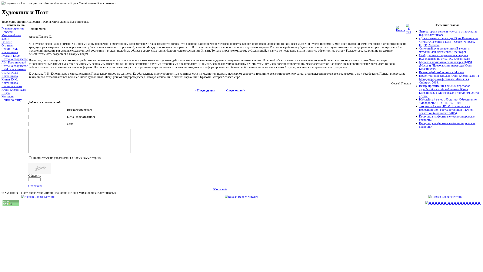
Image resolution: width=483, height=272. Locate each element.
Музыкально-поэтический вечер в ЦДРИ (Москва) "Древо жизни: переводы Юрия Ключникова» (445, 65)
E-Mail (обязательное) (81, 116)
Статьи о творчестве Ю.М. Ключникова (15, 67)
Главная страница (13, 28)
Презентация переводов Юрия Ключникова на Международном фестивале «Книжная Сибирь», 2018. (449, 79)
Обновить (34, 175)
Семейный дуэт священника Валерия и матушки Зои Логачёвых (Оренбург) (444, 50)
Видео (6, 93)
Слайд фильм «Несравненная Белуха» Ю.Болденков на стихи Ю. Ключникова (444, 57)
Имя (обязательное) (79, 109)
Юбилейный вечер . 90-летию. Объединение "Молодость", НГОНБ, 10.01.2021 (448, 101)
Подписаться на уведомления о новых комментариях (67, 157)
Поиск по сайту (12, 99)
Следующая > (235, 90)
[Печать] (400, 30)
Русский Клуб (11, 55)
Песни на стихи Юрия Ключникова (14, 88)
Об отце (7, 42)
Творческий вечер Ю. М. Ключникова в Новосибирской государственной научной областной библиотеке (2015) (446, 110)
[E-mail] (408, 32)
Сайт (70, 123)
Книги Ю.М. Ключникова (10, 81)
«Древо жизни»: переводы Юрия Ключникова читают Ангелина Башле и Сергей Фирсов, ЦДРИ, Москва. (448, 42)
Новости (7, 31)
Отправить (35, 186)
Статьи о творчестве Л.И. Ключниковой (15, 60)
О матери (8, 45)
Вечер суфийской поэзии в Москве (441, 72)
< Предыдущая (205, 90)
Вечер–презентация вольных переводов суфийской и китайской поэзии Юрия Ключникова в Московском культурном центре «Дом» (449, 91)
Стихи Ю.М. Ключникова (10, 50)
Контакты (8, 96)
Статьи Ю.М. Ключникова (10, 74)
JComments (220, 189)
